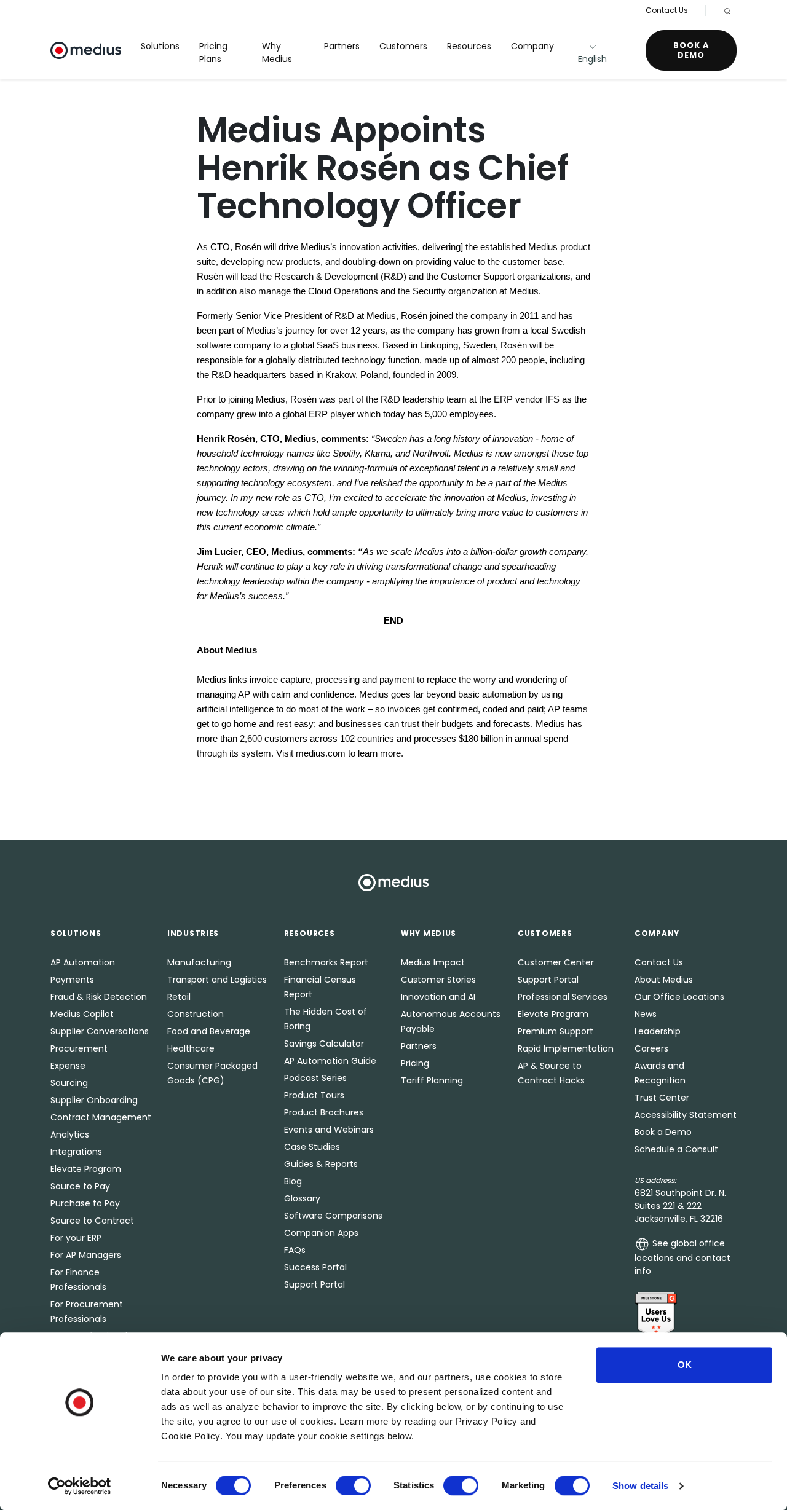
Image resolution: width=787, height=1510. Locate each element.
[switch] (353, 1485)
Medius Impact (433, 962)
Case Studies (312, 1147)
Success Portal (315, 1267)
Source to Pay (80, 1186)
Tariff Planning (432, 1080)
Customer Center (556, 962)
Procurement (79, 1048)
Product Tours (314, 1095)
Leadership (658, 1031)
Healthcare (191, 1048)
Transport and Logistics (217, 979)
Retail (179, 997)
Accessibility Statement (686, 1115)
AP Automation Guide (330, 1061)
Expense (67, 1066)
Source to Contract (92, 1220)
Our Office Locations (679, 997)
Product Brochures (323, 1112)
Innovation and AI (438, 997)
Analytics (69, 1134)
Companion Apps (321, 1233)
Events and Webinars (329, 1129)
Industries (193, 933)
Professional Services (562, 997)
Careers (651, 1048)
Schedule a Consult (676, 1149)
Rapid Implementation (566, 1048)
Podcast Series (315, 1078)
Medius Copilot (82, 1014)
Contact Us (667, 10)
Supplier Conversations (99, 1031)
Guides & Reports (321, 1164)
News (646, 1014)
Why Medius (277, 52)
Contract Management (100, 1117)
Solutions (160, 46)
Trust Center (662, 1097)
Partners (342, 46)
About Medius (664, 979)
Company (532, 46)
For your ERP (75, 1238)
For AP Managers (85, 1255)
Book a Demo (691, 50)
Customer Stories (438, 979)
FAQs (295, 1250)
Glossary (302, 1198)
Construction (195, 1014)
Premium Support (555, 1031)
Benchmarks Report (326, 962)
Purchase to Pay (85, 1203)
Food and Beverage (208, 1031)
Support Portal (314, 1284)
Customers (403, 46)
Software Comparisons (333, 1215)
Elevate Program (85, 1169)
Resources (469, 46)
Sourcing (69, 1083)
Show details (640, 1486)
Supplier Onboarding (94, 1100)
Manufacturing (199, 962)
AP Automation (82, 962)
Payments (72, 979)
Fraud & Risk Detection (98, 997)
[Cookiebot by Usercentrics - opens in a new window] (79, 1486)
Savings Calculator (324, 1043)
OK (685, 1364)
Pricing (415, 1063)
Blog (293, 1181)
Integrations (76, 1152)
